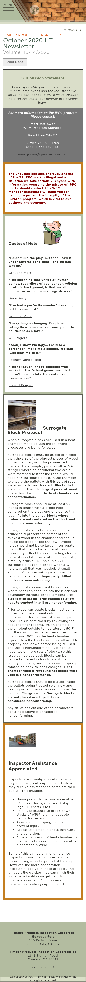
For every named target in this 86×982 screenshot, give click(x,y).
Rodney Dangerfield (25, 360)
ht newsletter (73, 29)
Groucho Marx (20, 273)
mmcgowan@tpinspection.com (43, 154)
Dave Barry (18, 298)
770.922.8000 (43, 967)
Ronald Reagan (21, 385)
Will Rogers (18, 338)
